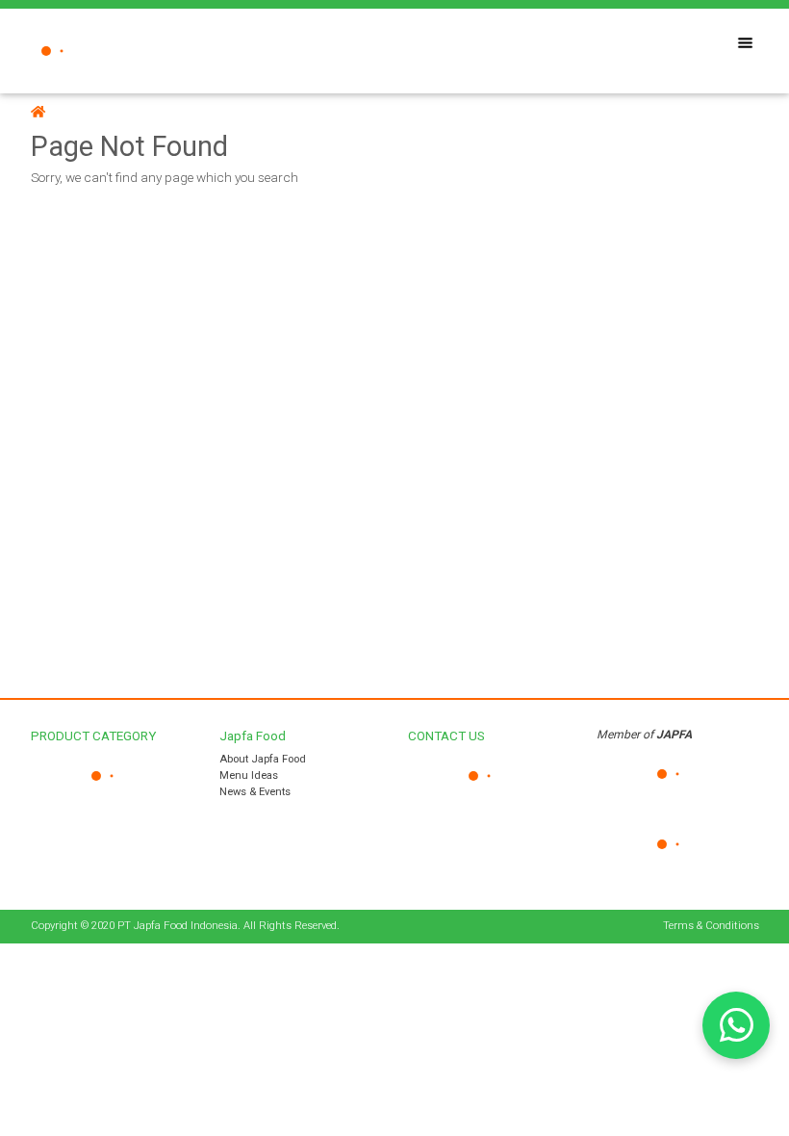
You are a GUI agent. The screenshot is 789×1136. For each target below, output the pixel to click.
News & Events (255, 792)
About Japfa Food (262, 759)
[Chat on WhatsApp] (736, 1025)
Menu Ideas (248, 775)
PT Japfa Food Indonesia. (179, 925)
